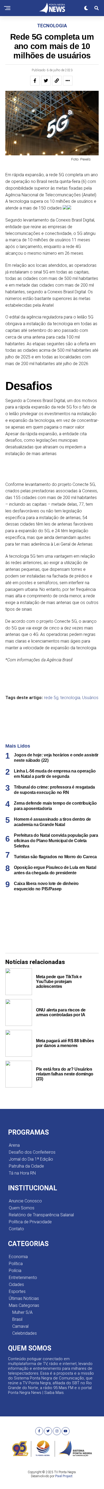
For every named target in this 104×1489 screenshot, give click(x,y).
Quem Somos (21, 1207)
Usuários (90, 698)
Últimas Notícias (24, 1298)
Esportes (17, 1291)
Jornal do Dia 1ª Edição (31, 1159)
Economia (18, 1256)
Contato (16, 1228)
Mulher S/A (22, 1312)
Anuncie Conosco (25, 1200)
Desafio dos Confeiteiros (32, 1152)
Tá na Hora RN (22, 1173)
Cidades (16, 1284)
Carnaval (20, 1326)
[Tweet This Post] (46, 80)
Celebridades (24, 1333)
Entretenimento (23, 1277)
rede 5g (51, 698)
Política (16, 1263)
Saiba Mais (54, 1392)
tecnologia (70, 698)
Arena (14, 1145)
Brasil (17, 1319)
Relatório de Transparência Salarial (41, 1214)
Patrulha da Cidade (26, 1166)
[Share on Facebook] (35, 80)
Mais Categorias (24, 1305)
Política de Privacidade (30, 1221)
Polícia (15, 1270)
